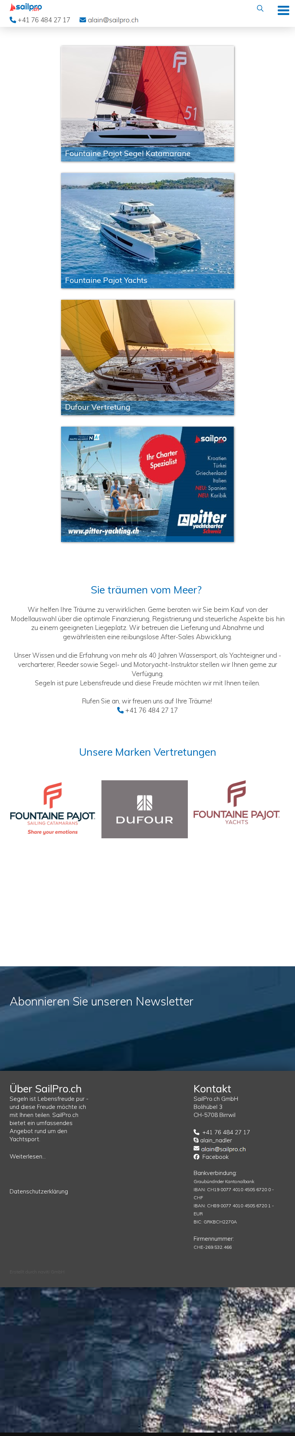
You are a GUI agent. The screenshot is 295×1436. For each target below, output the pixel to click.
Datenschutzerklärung (39, 1191)
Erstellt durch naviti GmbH (37, 1272)
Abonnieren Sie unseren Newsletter (102, 1001)
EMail (113, 19)
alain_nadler (216, 1140)
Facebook (215, 1156)
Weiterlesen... (28, 1156)
